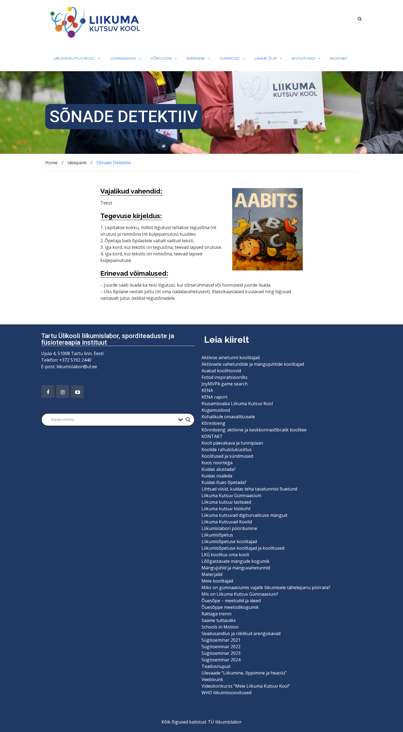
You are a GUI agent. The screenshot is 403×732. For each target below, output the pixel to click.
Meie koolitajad (217, 581)
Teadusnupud (216, 666)
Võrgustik (161, 58)
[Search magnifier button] (188, 419)
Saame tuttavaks (219, 620)
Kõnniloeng (213, 423)
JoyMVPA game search (225, 384)
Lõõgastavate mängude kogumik (235, 561)
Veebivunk (212, 679)
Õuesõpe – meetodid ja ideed (231, 601)
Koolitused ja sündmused (227, 456)
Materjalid (212, 574)
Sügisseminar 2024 (221, 660)
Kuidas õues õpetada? (224, 482)
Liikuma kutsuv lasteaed (226, 502)
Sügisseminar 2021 (221, 640)
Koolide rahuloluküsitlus (227, 449)
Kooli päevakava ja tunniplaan (232, 443)
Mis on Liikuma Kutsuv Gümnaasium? (240, 594)
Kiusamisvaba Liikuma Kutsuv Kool (237, 403)
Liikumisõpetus (217, 535)
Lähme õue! (265, 58)
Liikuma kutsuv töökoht (226, 509)
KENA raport (215, 397)
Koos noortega (217, 463)
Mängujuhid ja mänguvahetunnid (236, 568)
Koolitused (304, 58)
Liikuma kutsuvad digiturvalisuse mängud (244, 515)
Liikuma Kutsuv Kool (74, 58)
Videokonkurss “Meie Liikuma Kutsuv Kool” (246, 686)
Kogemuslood (216, 410)
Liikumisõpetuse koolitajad (229, 541)
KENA (207, 390)
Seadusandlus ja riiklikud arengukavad (241, 633)
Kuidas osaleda (217, 476)
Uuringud (230, 58)
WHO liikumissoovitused (226, 693)
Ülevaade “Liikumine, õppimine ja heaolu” (244, 673)
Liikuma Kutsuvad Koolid (227, 522)
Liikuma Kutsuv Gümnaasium (231, 495)
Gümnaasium (123, 58)
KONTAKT (338, 58)
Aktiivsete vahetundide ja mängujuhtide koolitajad (253, 364)
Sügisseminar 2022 (221, 647)
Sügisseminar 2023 (221, 653)
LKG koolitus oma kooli (225, 555)
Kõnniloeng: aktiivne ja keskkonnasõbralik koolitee (254, 430)
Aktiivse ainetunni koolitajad (231, 358)
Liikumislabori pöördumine (229, 528)
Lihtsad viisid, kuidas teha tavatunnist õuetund (249, 489)
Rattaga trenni (216, 614)
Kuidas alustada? (219, 469)
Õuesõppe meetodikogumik (230, 607)
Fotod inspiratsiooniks (225, 377)
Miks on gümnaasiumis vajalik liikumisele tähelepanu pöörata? (266, 587)
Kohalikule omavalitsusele (228, 417)
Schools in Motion (220, 627)
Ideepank (196, 58)
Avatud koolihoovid (221, 371)
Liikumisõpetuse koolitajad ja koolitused (243, 548)
